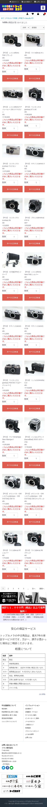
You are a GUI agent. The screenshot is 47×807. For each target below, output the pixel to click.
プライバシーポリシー (32, 731)
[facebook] (7, 768)
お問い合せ (28, 737)
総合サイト (14, 2)
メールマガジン (30, 721)
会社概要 (26, 2)
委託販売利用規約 (7, 718)
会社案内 (28, 709)
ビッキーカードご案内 (32, 718)
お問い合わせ (39, 2)
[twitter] (3, 768)
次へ (33, 588)
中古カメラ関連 (11, 18)
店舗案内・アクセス (31, 712)
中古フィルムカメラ (26, 18)
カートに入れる (12, 78)
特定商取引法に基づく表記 (10, 712)
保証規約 (4, 709)
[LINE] (11, 768)
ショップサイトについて (9, 721)
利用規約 (28, 728)
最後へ (41, 588)
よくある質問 (29, 734)
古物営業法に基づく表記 (9, 715)
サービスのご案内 (30, 715)
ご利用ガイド (29, 725)
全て (2, 18)
